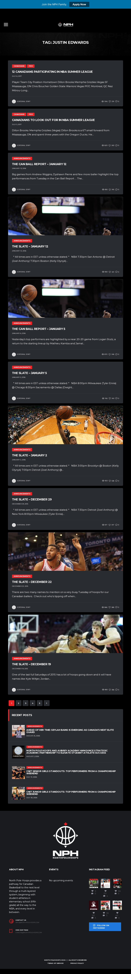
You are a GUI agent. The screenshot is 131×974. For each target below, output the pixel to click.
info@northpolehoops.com (27, 922)
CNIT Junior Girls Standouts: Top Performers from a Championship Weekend (71, 792)
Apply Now (79, 4)
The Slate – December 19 (31, 664)
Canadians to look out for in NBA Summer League (53, 120)
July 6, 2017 (17, 76)
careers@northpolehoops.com (28, 932)
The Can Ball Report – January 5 (38, 329)
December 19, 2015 (20, 669)
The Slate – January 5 (29, 373)
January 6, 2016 (19, 333)
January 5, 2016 (18, 377)
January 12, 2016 (19, 251)
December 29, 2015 (20, 504)
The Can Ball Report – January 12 (39, 164)
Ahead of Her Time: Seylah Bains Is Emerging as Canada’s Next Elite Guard (70, 731)
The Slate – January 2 (29, 455)
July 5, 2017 (17, 124)
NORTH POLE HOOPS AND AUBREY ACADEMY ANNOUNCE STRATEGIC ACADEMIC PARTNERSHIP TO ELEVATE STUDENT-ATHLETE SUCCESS (67, 751)
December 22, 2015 (20, 586)
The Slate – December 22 (32, 582)
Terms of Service (55, 963)
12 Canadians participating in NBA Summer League (52, 72)
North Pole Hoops (52, 960)
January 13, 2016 (19, 168)
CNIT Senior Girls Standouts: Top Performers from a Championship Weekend (71, 772)
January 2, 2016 (19, 460)
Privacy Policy (77, 963)
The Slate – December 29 (32, 499)
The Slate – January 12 (30, 246)
